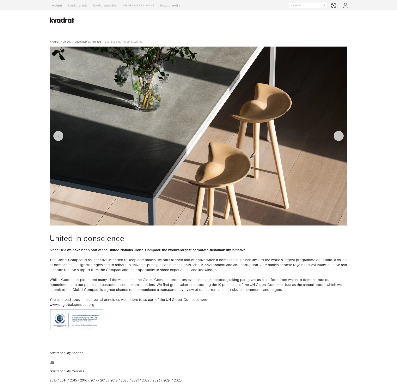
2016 (83, 380)
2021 (135, 380)
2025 (178, 380)
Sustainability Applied (88, 41)
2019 (114, 380)
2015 (73, 380)
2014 (63, 380)
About (67, 41)
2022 (145, 380)
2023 (156, 380)
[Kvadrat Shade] (77, 5)
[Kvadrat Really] (170, 5)
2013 (53, 380)
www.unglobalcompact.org (72, 304)
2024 (167, 380)
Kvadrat (54, 41)
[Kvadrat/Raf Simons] (138, 5)
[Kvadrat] (57, 5)
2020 (125, 380)
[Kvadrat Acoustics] (104, 5)
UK (52, 362)
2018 (103, 380)
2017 (93, 380)
